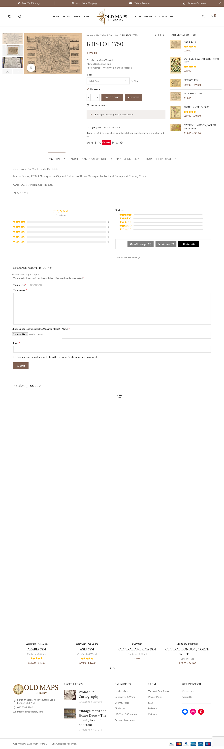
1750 (98, 132)
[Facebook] (185, 712)
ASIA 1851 (87, 649)
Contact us (188, 691)
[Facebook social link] (95, 143)
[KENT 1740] (175, 46)
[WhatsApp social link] (117, 143)
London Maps (187, 658)
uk (88, 136)
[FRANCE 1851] (175, 83)
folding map (132, 132)
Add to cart (112, 97)
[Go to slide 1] (110, 668)
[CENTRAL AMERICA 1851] (137, 515)
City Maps (120, 708)
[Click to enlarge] (31, 68)
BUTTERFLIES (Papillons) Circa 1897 (201, 60)
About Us (187, 696)
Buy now (133, 97)
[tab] (56, 157)
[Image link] (36, 689)
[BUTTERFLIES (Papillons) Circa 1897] (175, 65)
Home (90, 35)
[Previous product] (156, 35)
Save (108, 142)
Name (66, 328)
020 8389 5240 (25, 707)
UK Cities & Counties (107, 35)
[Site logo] (112, 16)
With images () (142, 244)
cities (112, 132)
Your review (20, 290)
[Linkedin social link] (113, 143)
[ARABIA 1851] (36, 515)
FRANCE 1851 (191, 80)
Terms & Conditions (158, 691)
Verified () (167, 244)
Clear (136, 81)
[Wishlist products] (9, 16)
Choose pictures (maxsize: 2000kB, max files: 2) (36, 328)
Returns (152, 714)
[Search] (20, 16)
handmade (144, 132)
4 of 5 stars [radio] (38, 285)
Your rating (19, 284)
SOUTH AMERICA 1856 (196, 107)
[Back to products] (159, 35)
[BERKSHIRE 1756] (175, 96)
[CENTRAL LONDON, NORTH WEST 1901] (175, 129)
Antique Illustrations (125, 719)
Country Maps (122, 702)
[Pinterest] (201, 712)
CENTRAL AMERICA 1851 (137, 649)
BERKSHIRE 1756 (193, 93)
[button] (7, 71)
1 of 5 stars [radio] (31, 285)
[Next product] (163, 35)
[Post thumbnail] (70, 697)
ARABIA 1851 (37, 649)
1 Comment (96, 702)
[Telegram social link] (121, 143)
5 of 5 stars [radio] (41, 285)
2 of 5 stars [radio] (33, 285)
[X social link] (99, 143)
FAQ (150, 702)
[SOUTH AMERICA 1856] (175, 112)
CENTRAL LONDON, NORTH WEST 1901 (200, 127)
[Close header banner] (220, 3)
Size (89, 74)
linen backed (157, 132)
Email (16, 342)
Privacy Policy (155, 696)
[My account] (203, 16)
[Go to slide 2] (114, 668)
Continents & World (36, 654)
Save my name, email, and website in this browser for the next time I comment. (57, 357)
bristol (105, 132)
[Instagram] (193, 712)
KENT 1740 (190, 41)
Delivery (152, 708)
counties (120, 132)
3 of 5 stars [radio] (36, 285)
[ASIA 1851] (87, 515)
